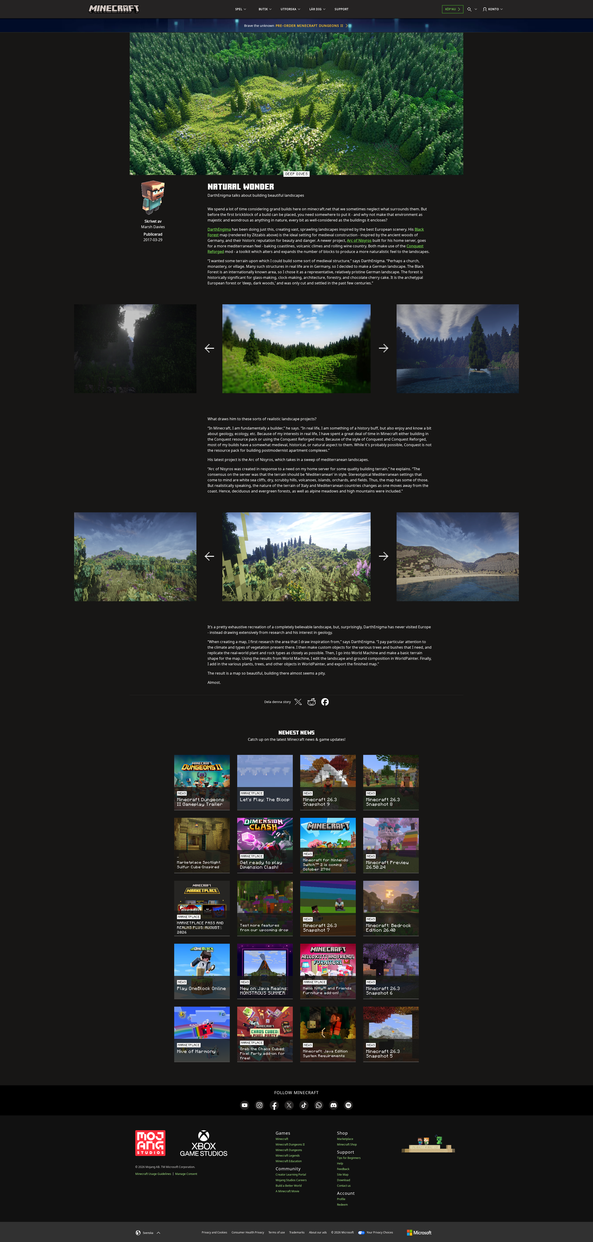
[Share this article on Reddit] (311, 702)
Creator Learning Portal (291, 1175)
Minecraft (282, 1139)
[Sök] (473, 9)
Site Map (342, 1175)
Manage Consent (186, 1173)
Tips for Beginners (349, 1158)
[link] (244, 1105)
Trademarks (297, 1232)
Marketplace (345, 1139)
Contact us (344, 1186)
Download (343, 1180)
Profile (341, 1199)
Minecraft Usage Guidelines (153, 1173)
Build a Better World (289, 1186)
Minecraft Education (289, 1161)
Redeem (342, 1205)
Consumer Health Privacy (248, 1232)
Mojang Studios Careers (291, 1180)
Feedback (343, 1169)
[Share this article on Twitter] (298, 702)
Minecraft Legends (288, 1156)
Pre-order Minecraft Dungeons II (309, 25)
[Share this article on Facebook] (325, 702)
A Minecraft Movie (287, 1191)
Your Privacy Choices (379, 1232)
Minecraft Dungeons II (290, 1144)
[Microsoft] (419, 1232)
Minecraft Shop (347, 1144)
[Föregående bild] (209, 348)
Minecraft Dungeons (289, 1150)
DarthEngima (219, 229)
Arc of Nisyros (359, 240)
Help (340, 1163)
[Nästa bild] (383, 348)
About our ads (318, 1232)
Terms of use (276, 1232)
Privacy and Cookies (214, 1232)
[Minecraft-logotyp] (113, 9)
